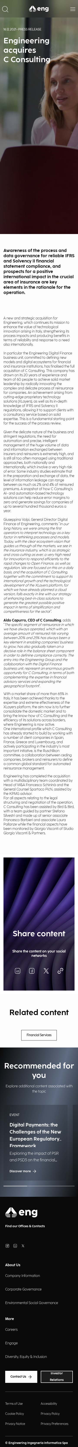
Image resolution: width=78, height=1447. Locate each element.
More (9, 1319)
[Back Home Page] (39, 8)
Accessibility (49, 1404)
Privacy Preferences (54, 1424)
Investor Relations (57, 1376)
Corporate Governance (23, 1289)
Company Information (22, 1276)
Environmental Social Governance (31, 1303)
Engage (11, 1343)
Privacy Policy (50, 1414)
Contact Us (18, 1376)
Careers (11, 1330)
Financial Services (39, 1035)
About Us (12, 1265)
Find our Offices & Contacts (25, 1226)
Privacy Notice (15, 1424)
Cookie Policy (14, 1414)
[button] (5, 9)
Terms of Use (14, 1404)
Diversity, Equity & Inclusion (26, 1357)
